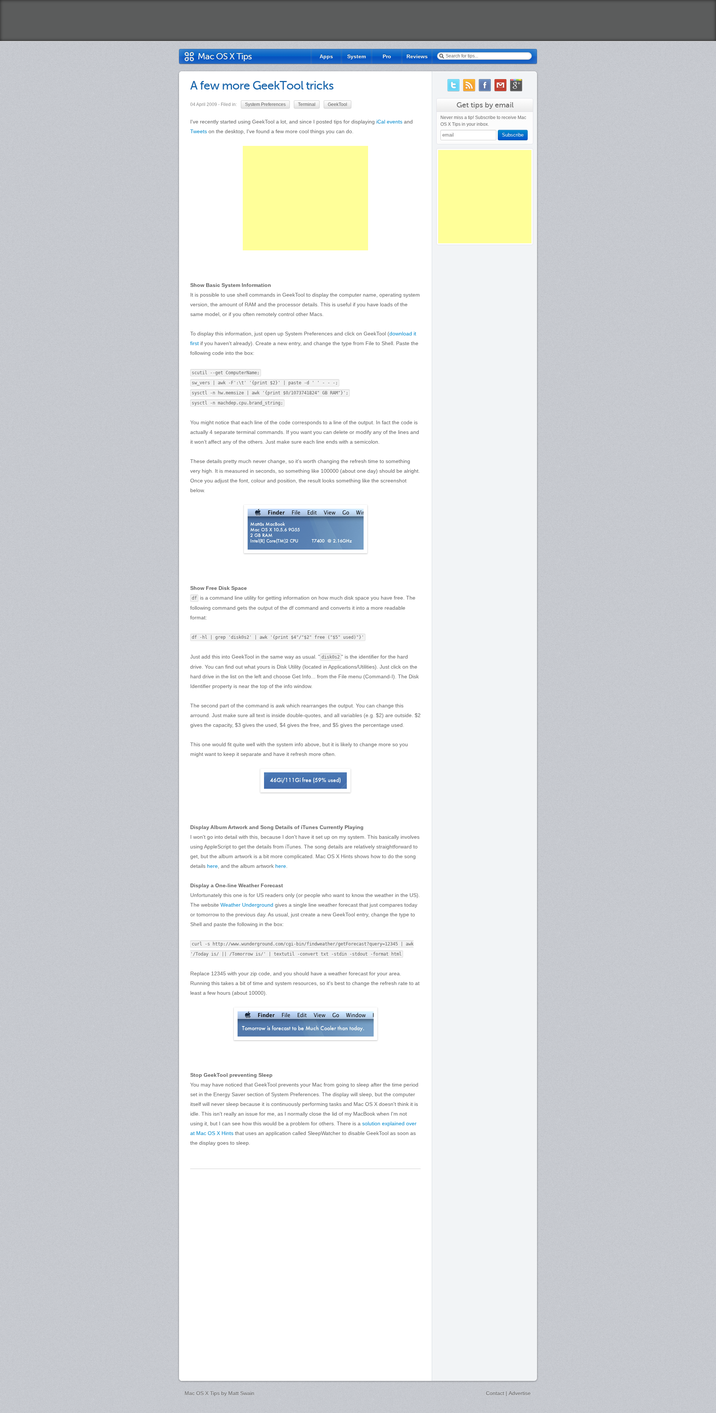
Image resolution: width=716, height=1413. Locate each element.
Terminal (306, 104)
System (356, 56)
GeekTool (337, 104)
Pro (387, 56)
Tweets (198, 131)
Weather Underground (246, 905)
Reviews (417, 56)
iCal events (389, 122)
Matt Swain (241, 1393)
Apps (326, 56)
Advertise (520, 1393)
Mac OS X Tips (225, 56)
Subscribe (513, 135)
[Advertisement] (484, 196)
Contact (495, 1393)
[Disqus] (305, 1266)
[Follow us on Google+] (516, 85)
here (212, 866)
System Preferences (265, 104)
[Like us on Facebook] (485, 85)
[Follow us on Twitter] (453, 85)
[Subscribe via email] (500, 85)
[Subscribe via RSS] (469, 85)
